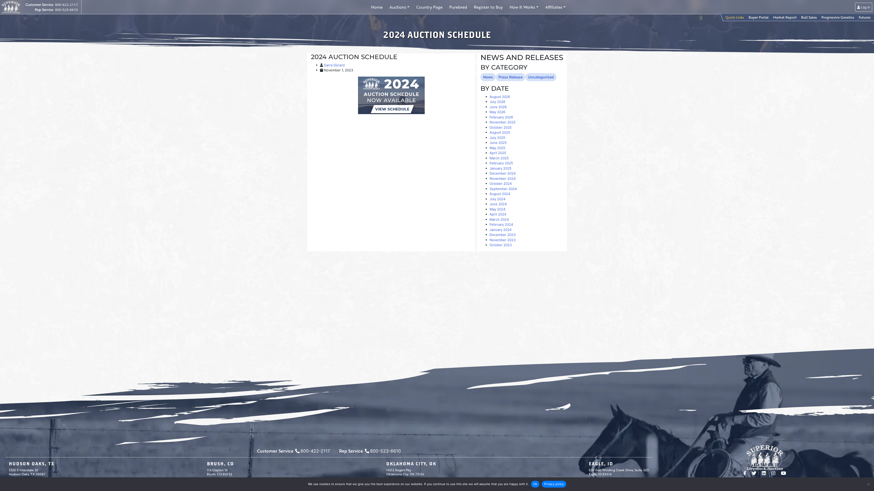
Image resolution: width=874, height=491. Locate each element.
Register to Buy (488, 7)
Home (377, 7)
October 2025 (501, 127)
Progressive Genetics (837, 17)
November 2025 (503, 122)
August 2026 (500, 97)
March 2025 (499, 158)
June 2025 (498, 142)
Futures (865, 17)
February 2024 (501, 224)
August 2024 (500, 194)
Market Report (785, 17)
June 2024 (498, 204)
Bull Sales (809, 17)
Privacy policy (554, 484)
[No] (868, 484)
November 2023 (503, 240)
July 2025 (497, 137)
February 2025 (501, 163)
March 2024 (499, 219)
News (488, 77)
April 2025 (498, 153)
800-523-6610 (66, 9)
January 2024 (501, 230)
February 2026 (501, 117)
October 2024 (501, 183)
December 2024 (503, 173)
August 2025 (500, 132)
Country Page (429, 7)
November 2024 (503, 178)
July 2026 (497, 102)
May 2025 (497, 148)
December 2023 (503, 235)
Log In (865, 7)
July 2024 (498, 199)
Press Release (510, 77)
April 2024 (498, 214)
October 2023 (501, 245)
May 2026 (497, 112)
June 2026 (498, 107)
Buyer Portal (759, 17)
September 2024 (503, 189)
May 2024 (498, 209)
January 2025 (500, 168)
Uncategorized (541, 77)
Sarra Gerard (334, 65)
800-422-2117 (66, 4)
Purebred (458, 7)
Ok (535, 484)
